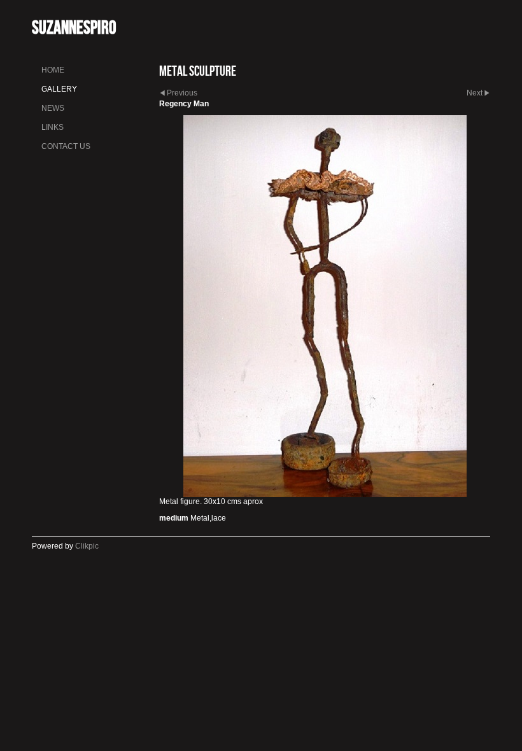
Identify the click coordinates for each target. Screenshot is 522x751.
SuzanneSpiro (74, 27)
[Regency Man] (324, 306)
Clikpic (87, 546)
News (52, 108)
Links (52, 127)
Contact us (65, 146)
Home (52, 70)
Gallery (59, 89)
